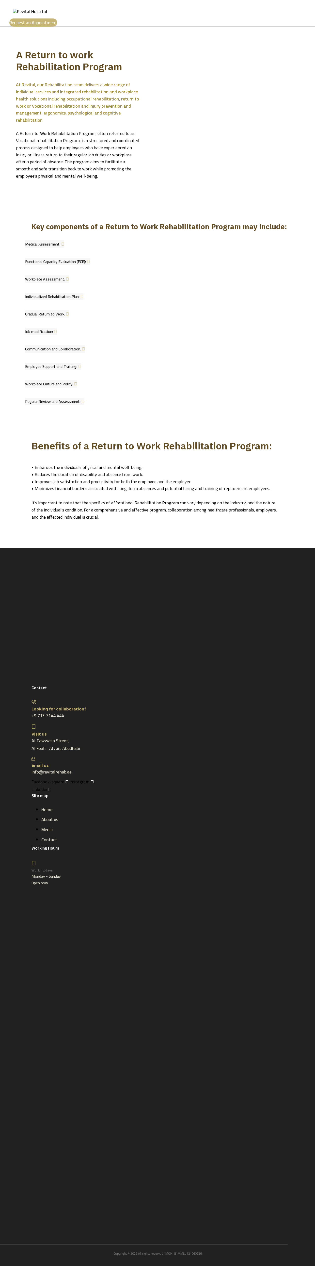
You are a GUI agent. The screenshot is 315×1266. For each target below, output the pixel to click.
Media (47, 829)
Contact (49, 840)
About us (49, 819)
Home (46, 810)
